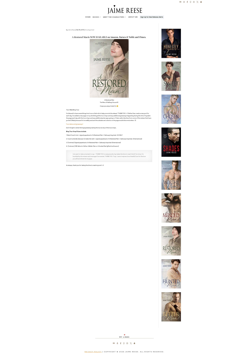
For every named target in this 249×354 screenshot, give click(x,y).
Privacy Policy (93, 352)
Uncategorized (89, 30)
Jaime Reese (71, 30)
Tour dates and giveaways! (74, 124)
